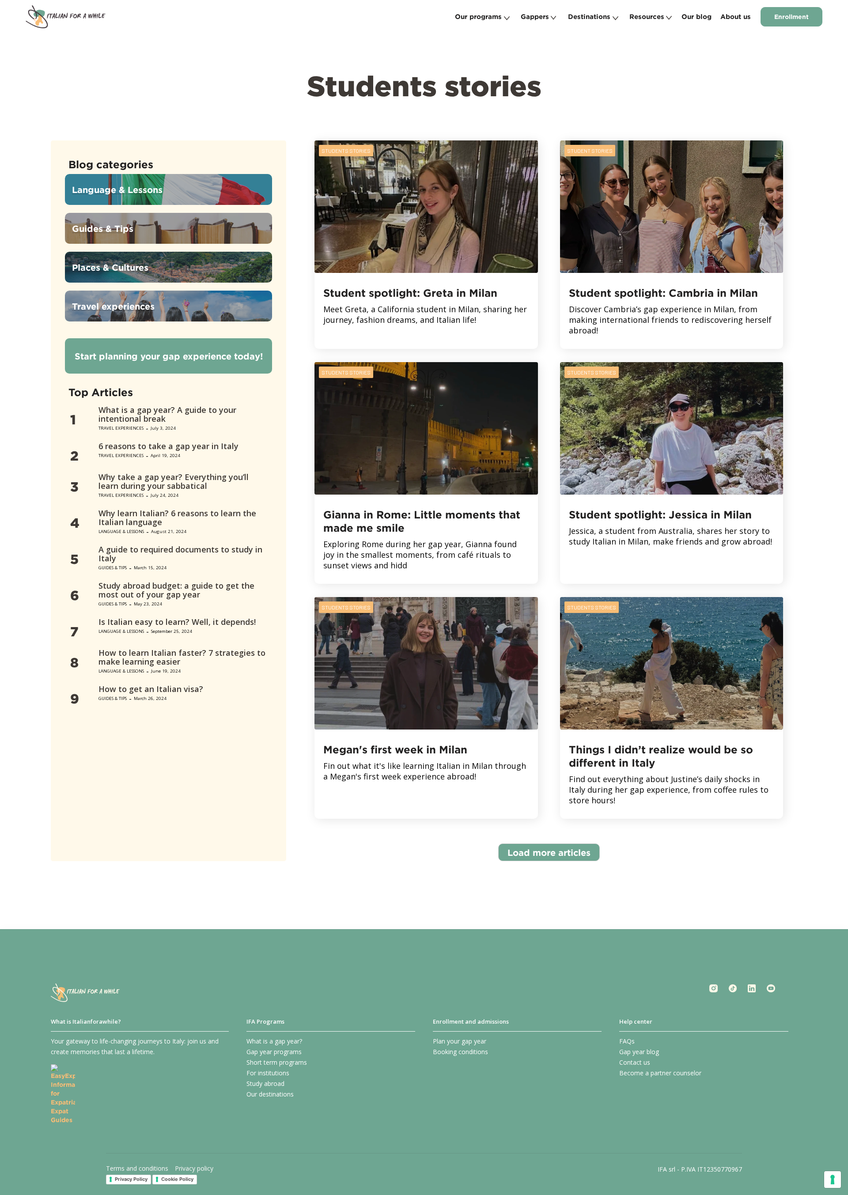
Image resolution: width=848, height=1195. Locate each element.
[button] (482, 16)
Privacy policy (194, 1168)
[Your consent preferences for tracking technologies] (832, 1179)
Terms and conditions (137, 1168)
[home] (66, 16)
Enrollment (791, 16)
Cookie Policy (177, 1179)
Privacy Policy (131, 1179)
